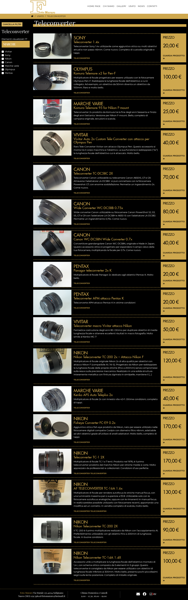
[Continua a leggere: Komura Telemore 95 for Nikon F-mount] (52, 111)
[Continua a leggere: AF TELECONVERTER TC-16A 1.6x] (52, 492)
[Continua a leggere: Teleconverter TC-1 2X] (52, 461)
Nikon (8, 58)
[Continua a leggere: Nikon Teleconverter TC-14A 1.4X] (52, 561)
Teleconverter (82, 58)
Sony (7, 55)
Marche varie (12, 66)
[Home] (32, 16)
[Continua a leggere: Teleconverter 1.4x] (52, 46)
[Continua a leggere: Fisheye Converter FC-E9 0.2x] (52, 426)
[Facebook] (144, 593)
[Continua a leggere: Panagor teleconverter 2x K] (52, 274)
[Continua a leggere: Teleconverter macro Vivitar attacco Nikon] (52, 329)
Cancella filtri (12, 24)
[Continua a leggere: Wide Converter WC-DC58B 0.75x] (52, 212)
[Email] (138, 593)
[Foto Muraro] (42, 6)
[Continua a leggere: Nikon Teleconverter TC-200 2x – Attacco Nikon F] (52, 361)
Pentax (9, 73)
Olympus (10, 69)
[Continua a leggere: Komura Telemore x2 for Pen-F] (52, 77)
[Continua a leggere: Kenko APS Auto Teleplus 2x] (52, 398)
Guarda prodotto (174, 55)
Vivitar (8, 51)
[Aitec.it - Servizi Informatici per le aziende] (152, 593)
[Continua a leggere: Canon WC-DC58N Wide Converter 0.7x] (52, 243)
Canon (8, 62)
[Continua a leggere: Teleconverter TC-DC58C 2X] (52, 177)
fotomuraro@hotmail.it (53, 596)
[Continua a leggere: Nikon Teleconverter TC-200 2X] (52, 530)
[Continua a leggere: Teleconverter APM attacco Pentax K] (52, 302)
